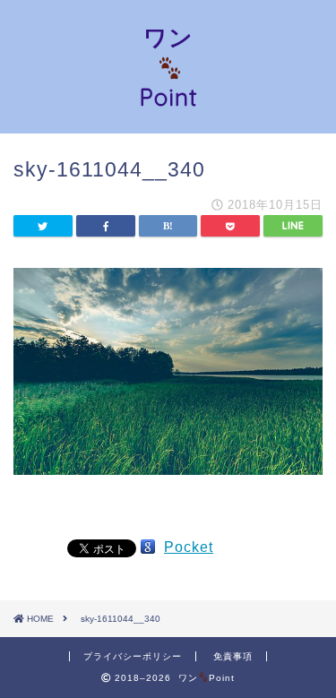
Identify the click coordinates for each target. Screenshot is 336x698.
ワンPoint (168, 66)
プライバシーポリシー (132, 656)
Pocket (188, 547)
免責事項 (233, 656)
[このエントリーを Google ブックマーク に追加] (148, 547)
